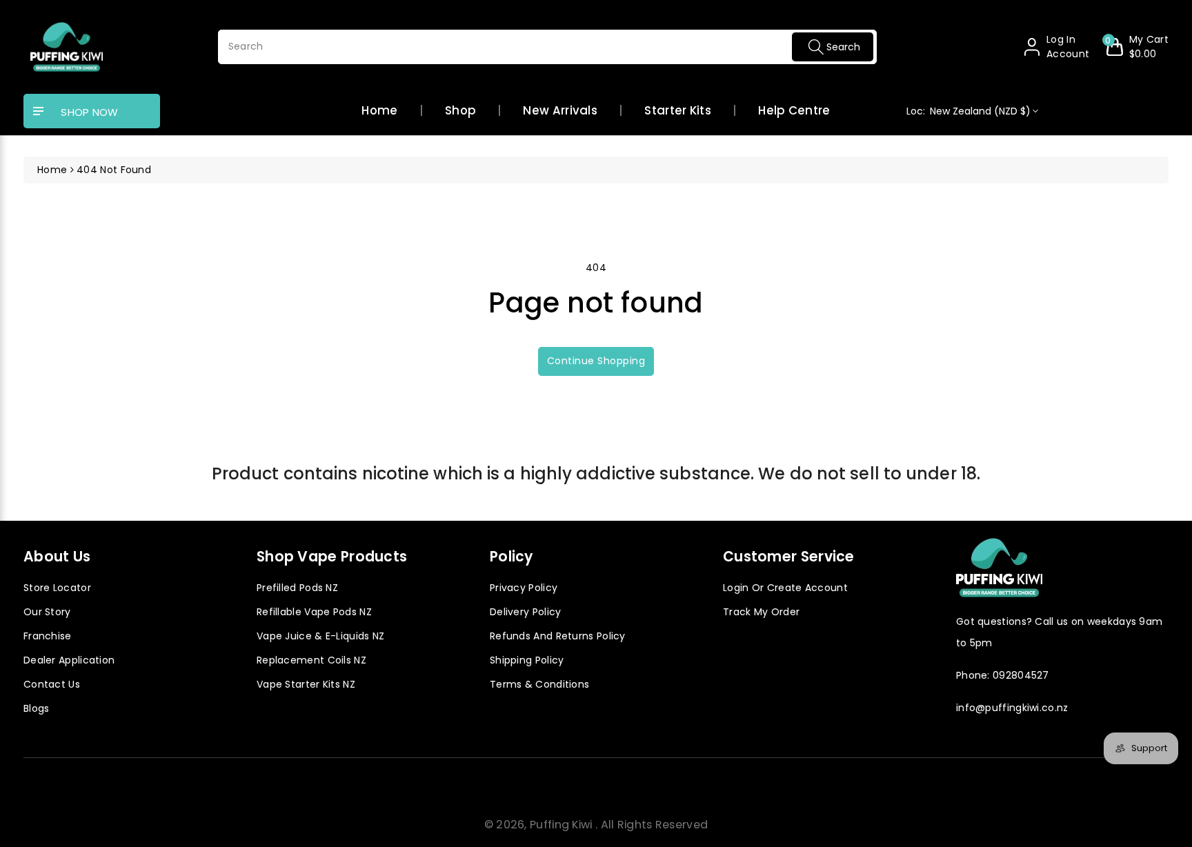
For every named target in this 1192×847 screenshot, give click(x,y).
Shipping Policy (527, 660)
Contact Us (51, 684)
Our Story (47, 612)
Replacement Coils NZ (311, 660)
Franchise (47, 636)
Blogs (36, 708)
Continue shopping (596, 361)
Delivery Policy (526, 612)
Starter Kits (677, 111)
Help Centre (794, 111)
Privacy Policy (523, 588)
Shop (460, 111)
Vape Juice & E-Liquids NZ (321, 636)
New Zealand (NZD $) (968, 111)
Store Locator (57, 588)
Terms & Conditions (539, 684)
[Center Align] (38, 111)
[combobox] (547, 47)
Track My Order (761, 612)
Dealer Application (69, 660)
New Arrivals (560, 111)
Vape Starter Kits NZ (306, 684)
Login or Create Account (785, 588)
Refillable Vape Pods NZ (314, 612)
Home (379, 111)
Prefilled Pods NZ (297, 588)
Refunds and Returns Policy (558, 636)
